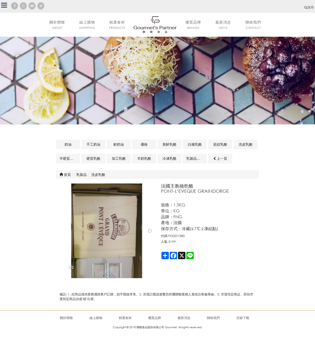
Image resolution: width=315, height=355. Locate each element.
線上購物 (95, 318)
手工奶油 (93, 144)
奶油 (68, 144)
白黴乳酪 (195, 144)
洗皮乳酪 (246, 144)
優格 (144, 144)
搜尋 (310, 7)
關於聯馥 (66, 318)
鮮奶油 (118, 144)
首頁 (67, 174)
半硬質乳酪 (68, 158)
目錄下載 (242, 318)
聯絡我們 (213, 318)
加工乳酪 (119, 158)
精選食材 (125, 318)
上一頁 (221, 158)
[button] (150, 231)
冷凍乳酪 (169, 158)
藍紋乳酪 (220, 144)
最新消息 (184, 318)
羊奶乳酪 (144, 158)
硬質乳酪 (93, 158)
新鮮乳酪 (169, 144)
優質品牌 (154, 318)
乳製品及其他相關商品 (196, 158)
